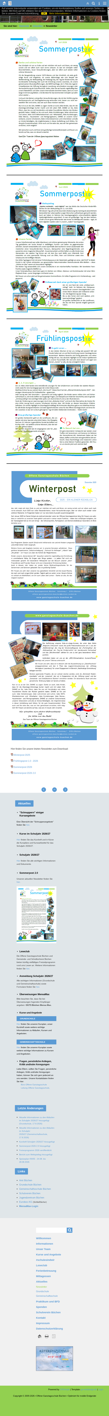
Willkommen (43, 1238)
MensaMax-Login (28, 1206)
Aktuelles (38, 26)
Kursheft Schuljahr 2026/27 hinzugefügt (37, 1142)
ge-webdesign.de (89, 1389)
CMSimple (65, 1389)
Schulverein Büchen (48, 1312)
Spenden (41, 1307)
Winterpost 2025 (22, 755)
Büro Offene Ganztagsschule (34, 1084)
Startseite (24, 26)
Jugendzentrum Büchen (31, 1197)
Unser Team (43, 1249)
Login (100, 1389)
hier (27, 825)
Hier (19, 840)
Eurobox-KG (25, 1202)
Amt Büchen (25, 1180)
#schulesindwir (45, 1260)
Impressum (43, 1323)
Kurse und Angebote (48, 1254)
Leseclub (41, 1265)
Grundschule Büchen (30, 1184)
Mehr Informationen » (60, 13)
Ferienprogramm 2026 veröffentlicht (35, 1150)
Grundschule (42, 1291)
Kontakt (41, 1317)
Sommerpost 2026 (23, 767)
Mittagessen (43, 1276)
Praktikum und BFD (48, 1301)
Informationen (44, 1243)
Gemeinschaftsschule (47, 1296)
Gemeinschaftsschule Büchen (35, 1189)
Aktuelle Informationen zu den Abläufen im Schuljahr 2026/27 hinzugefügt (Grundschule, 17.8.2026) (36, 1120)
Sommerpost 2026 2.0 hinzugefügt (34, 1146)
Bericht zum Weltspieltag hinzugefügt (35, 1154)
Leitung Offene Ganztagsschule (35, 1088)
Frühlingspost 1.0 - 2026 (26, 761)
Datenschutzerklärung (49, 1328)
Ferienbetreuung (46, 1270)
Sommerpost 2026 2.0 (25, 773)
